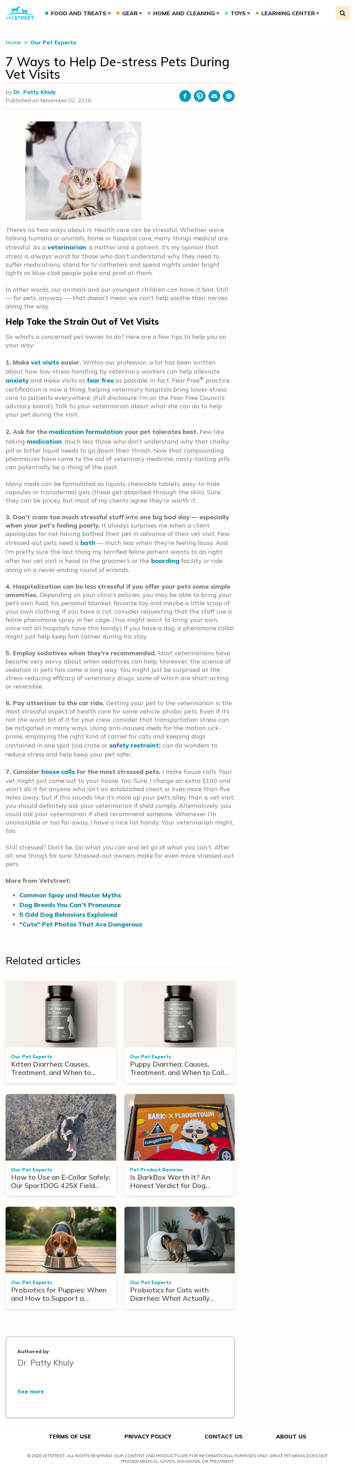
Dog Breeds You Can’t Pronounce (70, 905)
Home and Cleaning (184, 13)
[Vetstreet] (20, 13)
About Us (291, 1436)
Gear (130, 13)
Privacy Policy (147, 1436)
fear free (100, 380)
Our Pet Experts (53, 42)
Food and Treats (78, 13)
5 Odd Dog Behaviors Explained (68, 915)
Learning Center (288, 13)
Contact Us (224, 1436)
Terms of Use (70, 1436)
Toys (238, 13)
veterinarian (66, 247)
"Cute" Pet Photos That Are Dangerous (80, 924)
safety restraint (134, 745)
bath (87, 543)
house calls (58, 772)
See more (30, 1391)
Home (14, 42)
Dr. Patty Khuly (35, 91)
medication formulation (86, 432)
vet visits (45, 362)
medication (44, 441)
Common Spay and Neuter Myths (70, 895)
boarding (165, 561)
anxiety (17, 380)
